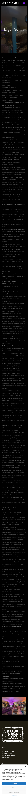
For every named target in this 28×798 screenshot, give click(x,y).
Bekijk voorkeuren (14, 792)
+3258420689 (5, 758)
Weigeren (14, 787)
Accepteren (14, 783)
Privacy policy (14, 795)
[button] (25, 766)
